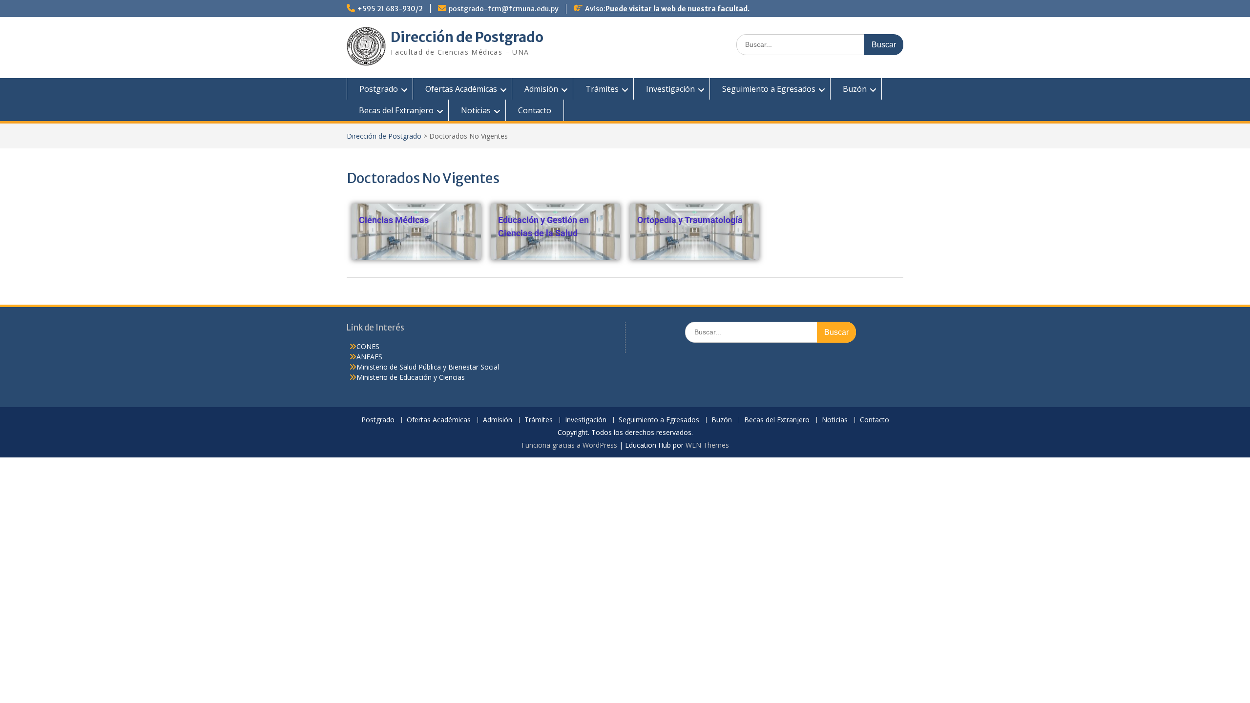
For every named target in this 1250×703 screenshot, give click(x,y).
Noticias (476, 110)
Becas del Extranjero (396, 110)
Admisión (541, 88)
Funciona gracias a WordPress (569, 445)
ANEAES (369, 356)
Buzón (855, 88)
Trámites (602, 88)
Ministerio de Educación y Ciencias (410, 377)
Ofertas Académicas (461, 88)
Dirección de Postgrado (467, 37)
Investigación (670, 88)
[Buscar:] (819, 44)
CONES (367, 346)
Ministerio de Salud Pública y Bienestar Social (427, 367)
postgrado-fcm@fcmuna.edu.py (504, 8)
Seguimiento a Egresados (768, 88)
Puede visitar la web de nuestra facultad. (677, 8)
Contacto (534, 110)
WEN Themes (707, 445)
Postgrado (378, 88)
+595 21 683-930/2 (390, 8)
